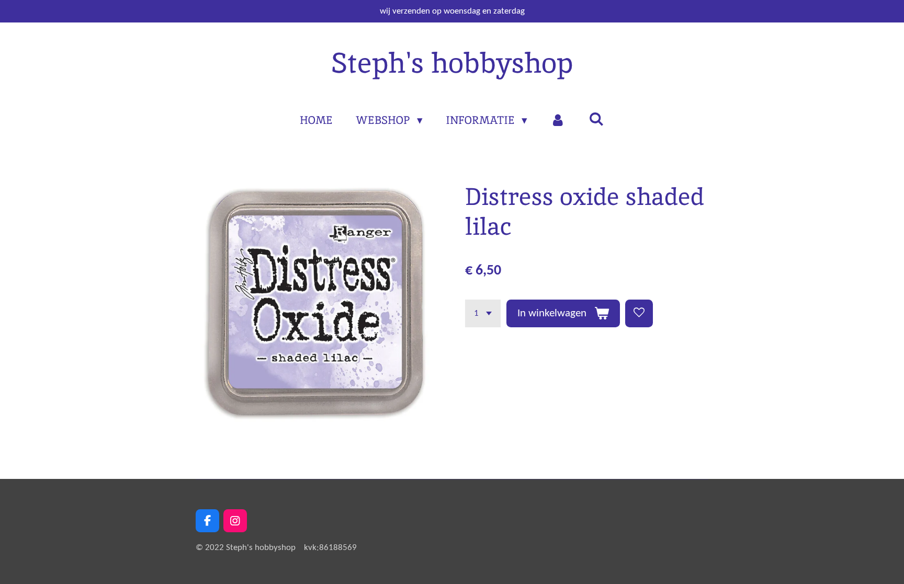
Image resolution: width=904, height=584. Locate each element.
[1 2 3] (483, 313)
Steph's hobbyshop (452, 62)
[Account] (557, 120)
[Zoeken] (596, 119)
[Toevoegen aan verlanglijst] (639, 313)
